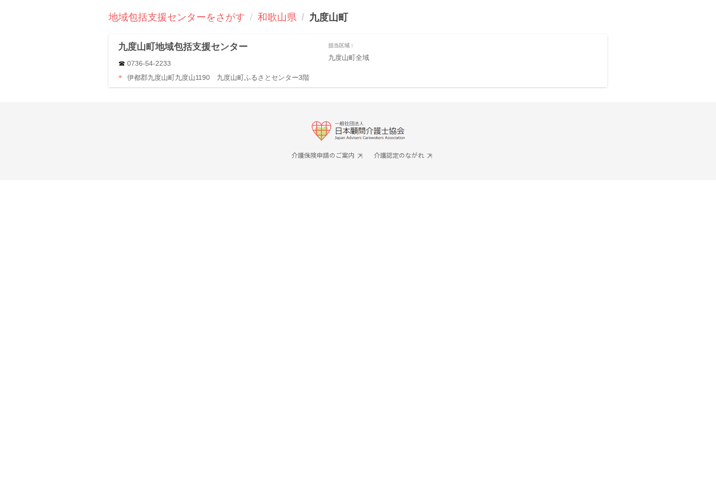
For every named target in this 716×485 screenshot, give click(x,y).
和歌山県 (277, 17)
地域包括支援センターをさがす (177, 17)
